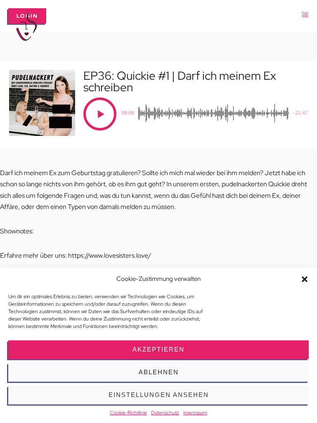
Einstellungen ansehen (159, 394)
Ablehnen (159, 371)
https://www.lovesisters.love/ (109, 255)
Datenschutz (165, 412)
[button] (304, 279)
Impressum (195, 412)
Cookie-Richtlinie (128, 412)
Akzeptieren (158, 349)
